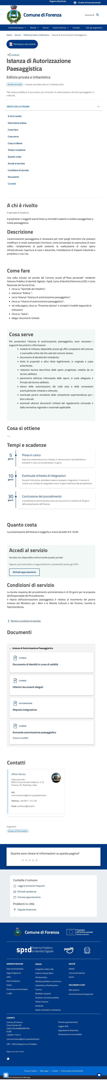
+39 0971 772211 (14, 1034)
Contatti (11, 1017)
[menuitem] (76, 27)
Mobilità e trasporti (43, 993)
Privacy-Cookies (30, 1070)
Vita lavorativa (41, 977)
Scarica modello (20, 738)
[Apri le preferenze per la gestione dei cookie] (6, 1076)
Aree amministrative (15, 968)
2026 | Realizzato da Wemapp (19, 1077)
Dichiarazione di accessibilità (70, 1034)
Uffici (9, 977)
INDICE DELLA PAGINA (18, 106)
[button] (86, 2)
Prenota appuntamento (68, 1022)
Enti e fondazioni (13, 981)
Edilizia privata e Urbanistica (36, 34)
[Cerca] (97, 15)
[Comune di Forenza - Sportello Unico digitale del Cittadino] (14, 14)
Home (9, 34)
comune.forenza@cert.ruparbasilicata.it (23, 1039)
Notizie (72, 968)
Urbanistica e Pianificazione (46, 985)
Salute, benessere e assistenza (48, 1009)
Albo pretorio (74, 989)
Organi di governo (14, 972)
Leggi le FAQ (63, 1026)
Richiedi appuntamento (24, 572)
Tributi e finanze (41, 1001)
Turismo (38, 989)
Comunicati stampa (77, 972)
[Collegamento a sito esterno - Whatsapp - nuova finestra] (8, 1058)
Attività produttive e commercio (48, 981)
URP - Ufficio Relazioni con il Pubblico (22, 1044)
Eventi (71, 977)
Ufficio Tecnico (18, 774)
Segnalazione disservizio (68, 1030)
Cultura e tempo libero (44, 973)
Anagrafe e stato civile (44, 969)
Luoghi (9, 993)
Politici (9, 985)
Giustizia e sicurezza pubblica (47, 997)
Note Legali (44, 1070)
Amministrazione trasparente (81, 994)
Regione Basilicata (58, 1)
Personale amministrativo (17, 989)
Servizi (18, 34)
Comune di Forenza (42, 15)
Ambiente (39, 1005)
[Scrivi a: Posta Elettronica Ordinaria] (31, 1041)
